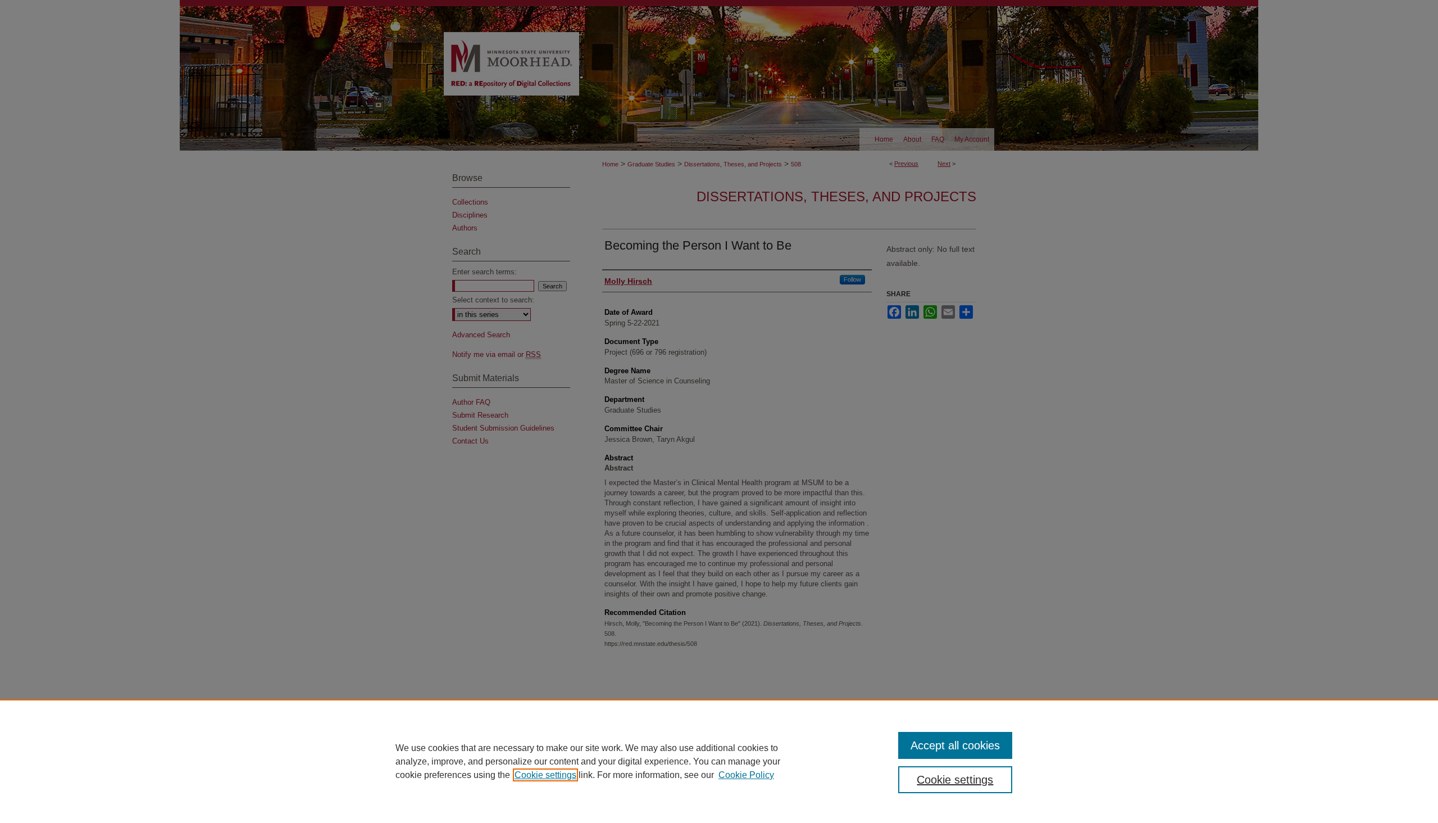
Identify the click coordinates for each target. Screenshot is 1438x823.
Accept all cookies (955, 745)
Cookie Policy (746, 775)
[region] (719, 761)
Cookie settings (545, 775)
